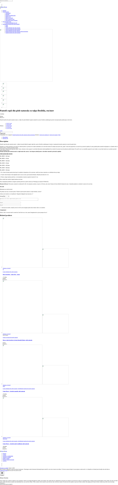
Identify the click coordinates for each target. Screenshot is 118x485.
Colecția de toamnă (53, 134)
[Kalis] (3, 7)
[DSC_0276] (26, 81)
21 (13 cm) (8, 127)
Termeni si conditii (7, 457)
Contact (4, 454)
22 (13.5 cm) (9, 128)
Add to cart (3, 133)
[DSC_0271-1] (5, 103)
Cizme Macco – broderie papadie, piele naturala (14, 391)
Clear (1, 130)
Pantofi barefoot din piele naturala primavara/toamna (23, 134)
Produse (4, 453)
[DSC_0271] (5, 98)
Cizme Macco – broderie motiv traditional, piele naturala (16, 443)
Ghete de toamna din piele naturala (10, 337)
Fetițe (59, 134)
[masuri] (5, 89)
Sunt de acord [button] (10, 470)
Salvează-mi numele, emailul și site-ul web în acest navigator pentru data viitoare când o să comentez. (23, 207)
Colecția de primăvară (44, 134)
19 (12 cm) (8, 124)
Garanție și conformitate (8, 456)
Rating (1, 196)
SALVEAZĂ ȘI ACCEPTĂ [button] (6, 484)
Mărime (1, 125)
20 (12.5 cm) (9, 125)
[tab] (60, 137)
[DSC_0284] (5, 107)
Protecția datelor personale (8, 459)
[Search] (0, 2)
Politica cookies (6, 458)
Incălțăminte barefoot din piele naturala (26, 388)
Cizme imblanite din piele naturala (10, 271)
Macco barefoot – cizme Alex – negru (11, 274)
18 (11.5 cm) (9, 123)
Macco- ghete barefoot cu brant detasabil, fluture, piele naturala (17, 340)
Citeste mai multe (3, 470)
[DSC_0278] (5, 94)
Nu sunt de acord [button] (17, 470)
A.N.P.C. (5, 461)
